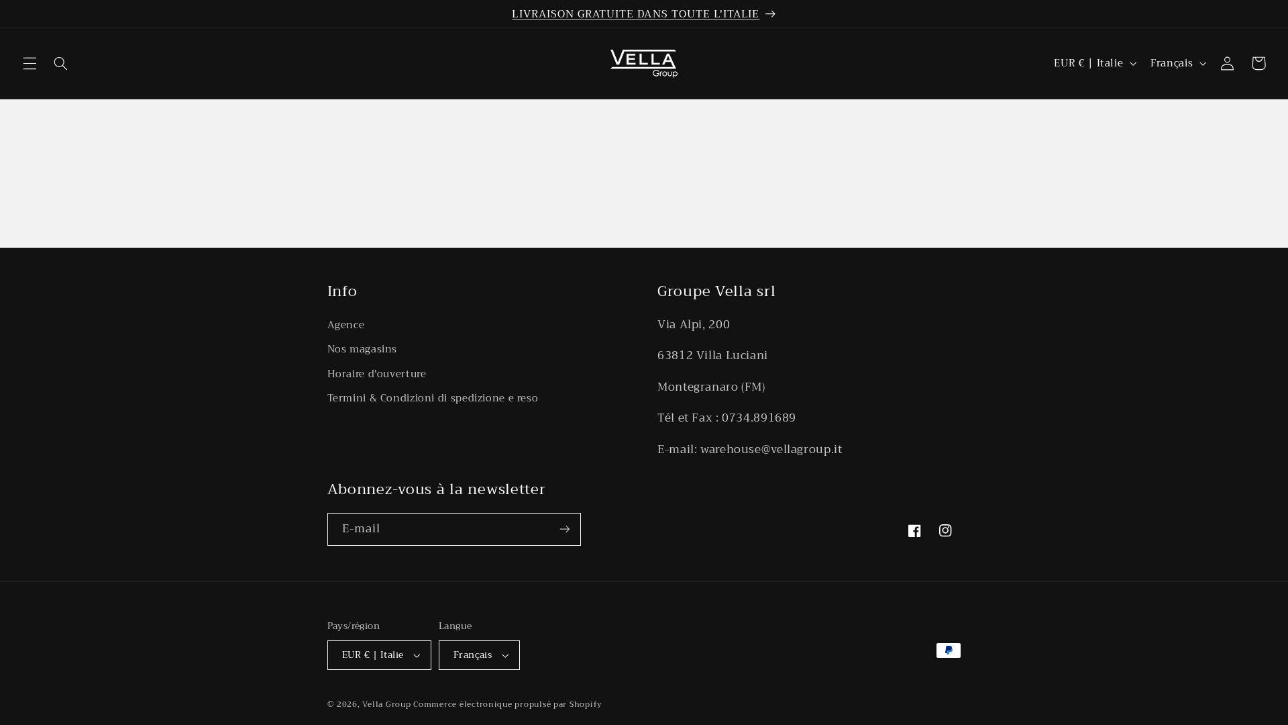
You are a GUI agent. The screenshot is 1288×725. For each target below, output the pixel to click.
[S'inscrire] (564, 529)
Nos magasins (362, 349)
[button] (29, 63)
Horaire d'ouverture (377, 374)
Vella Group (386, 704)
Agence (346, 325)
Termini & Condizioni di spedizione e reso (433, 398)
